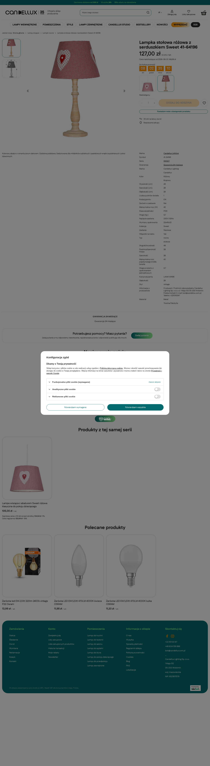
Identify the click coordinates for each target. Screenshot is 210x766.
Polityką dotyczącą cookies (111, 368)
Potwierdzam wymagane (75, 407)
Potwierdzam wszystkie (135, 407)
